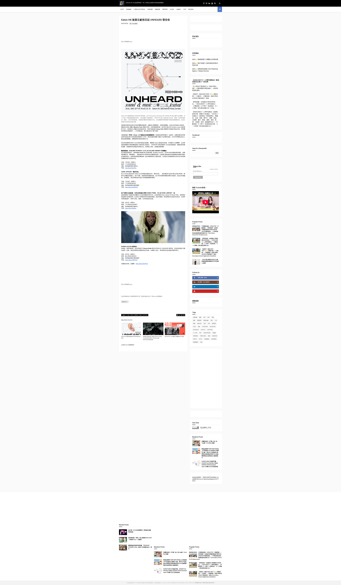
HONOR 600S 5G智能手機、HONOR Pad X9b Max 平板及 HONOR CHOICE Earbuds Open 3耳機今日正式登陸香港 (175, 570)
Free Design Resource (208, 582)
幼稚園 (214, 332)
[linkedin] (209, 3)
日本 (204, 317)
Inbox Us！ (125, 301)
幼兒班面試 (213, 339)
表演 (128, 315)
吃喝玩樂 (150, 9)
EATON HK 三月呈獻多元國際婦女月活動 (174, 336)
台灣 (209, 323)
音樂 (132, 315)
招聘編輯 (128, 9)
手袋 (205, 323)
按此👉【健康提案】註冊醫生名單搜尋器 (205, 59)
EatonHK (145, 315)
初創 (209, 336)
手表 (200, 332)
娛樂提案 (157, 9)
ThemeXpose (198, 582)
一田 (216, 320)
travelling (203, 336)
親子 (209, 317)
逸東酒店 (136, 315)
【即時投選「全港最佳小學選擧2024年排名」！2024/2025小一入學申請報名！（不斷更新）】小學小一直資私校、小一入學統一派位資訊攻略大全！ (205, 242)
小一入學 (195, 332)
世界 (184, 9)
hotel (200, 339)
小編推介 (178, 9)
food (194, 326)
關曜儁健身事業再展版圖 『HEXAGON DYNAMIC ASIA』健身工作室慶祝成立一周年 (140, 547)
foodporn (205, 326)
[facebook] (204, 3)
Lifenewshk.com (182, 582)
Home (122, 9)
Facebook (214, 336)
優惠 (200, 317)
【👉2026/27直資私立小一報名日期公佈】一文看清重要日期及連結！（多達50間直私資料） (205, 88)
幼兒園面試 (206, 339)
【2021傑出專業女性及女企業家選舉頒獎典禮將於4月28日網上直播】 (210, 261)
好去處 (172, 9)
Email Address (197, 171)
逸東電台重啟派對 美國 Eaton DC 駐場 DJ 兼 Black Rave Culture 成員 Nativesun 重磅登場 (152, 338)
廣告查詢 (190, 9)
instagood (213, 326)
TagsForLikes (206, 332)
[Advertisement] (205, 379)
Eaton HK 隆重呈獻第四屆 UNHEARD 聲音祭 (130, 337)
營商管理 (165, 9)
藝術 (141, 315)
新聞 (194, 320)
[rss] (215, 3)
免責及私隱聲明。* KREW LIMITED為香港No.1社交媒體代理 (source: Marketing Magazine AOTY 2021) (205, 479)
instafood (196, 329)
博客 (199, 326)
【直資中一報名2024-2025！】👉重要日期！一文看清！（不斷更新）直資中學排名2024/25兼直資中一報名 (205, 96)
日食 (201, 342)
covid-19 (203, 329)
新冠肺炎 (214, 323)
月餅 (212, 320)
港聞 (194, 323)
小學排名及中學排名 (139, 9)
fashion (199, 323)
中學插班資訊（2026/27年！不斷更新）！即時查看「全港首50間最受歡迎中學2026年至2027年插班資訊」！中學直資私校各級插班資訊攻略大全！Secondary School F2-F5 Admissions (205, 556)
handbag (195, 336)
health (195, 339)
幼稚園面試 (195, 342)
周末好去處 (205, 320)
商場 (213, 317)
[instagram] (206, 3)
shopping (210, 329)
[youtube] (212, 3)
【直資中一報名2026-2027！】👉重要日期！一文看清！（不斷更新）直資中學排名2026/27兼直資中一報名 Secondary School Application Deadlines (205, 252)
